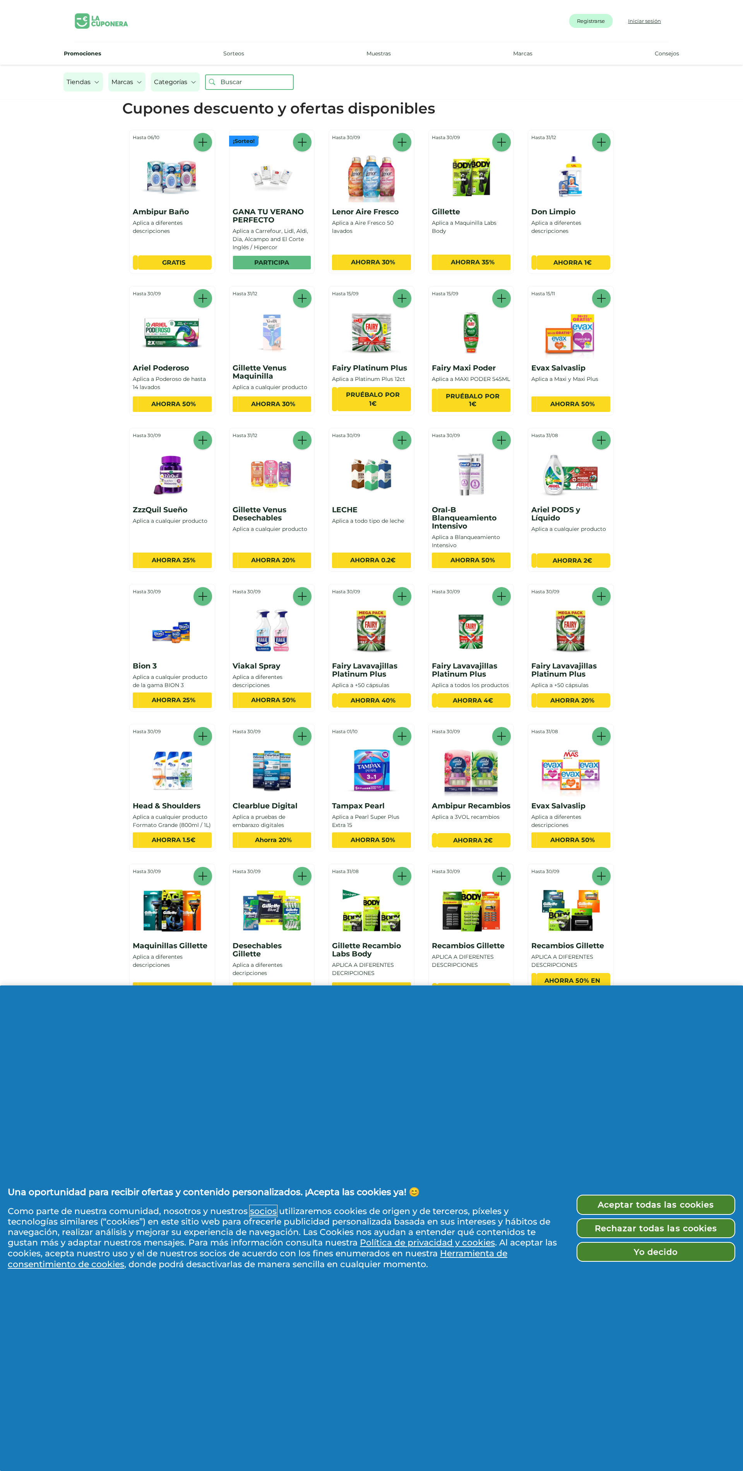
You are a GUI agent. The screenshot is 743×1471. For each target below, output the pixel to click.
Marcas (522, 53)
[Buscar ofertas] (212, 82)
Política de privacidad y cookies (427, 1242)
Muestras (378, 53)
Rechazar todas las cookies (656, 1228)
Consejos (667, 53)
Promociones (82, 53)
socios (263, 1211)
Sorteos (233, 53)
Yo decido (656, 1252)
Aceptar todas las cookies (656, 1204)
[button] (83, 81)
